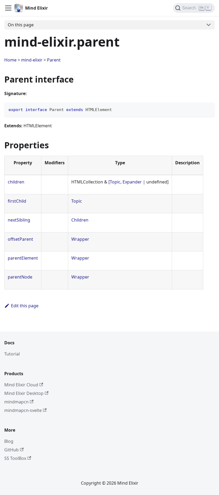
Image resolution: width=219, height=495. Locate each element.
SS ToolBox (15, 458)
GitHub (11, 450)
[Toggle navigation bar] (8, 8)
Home (10, 60)
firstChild (17, 201)
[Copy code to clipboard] (208, 109)
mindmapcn (16, 402)
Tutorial (12, 354)
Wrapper (80, 239)
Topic (115, 182)
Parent (54, 60)
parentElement (23, 258)
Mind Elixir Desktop (24, 393)
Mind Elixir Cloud (21, 385)
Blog (8, 441)
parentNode (20, 277)
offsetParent (20, 239)
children (16, 182)
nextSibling (19, 220)
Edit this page (24, 306)
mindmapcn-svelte (23, 410)
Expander (132, 182)
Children (79, 220)
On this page (21, 25)
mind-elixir (31, 60)
